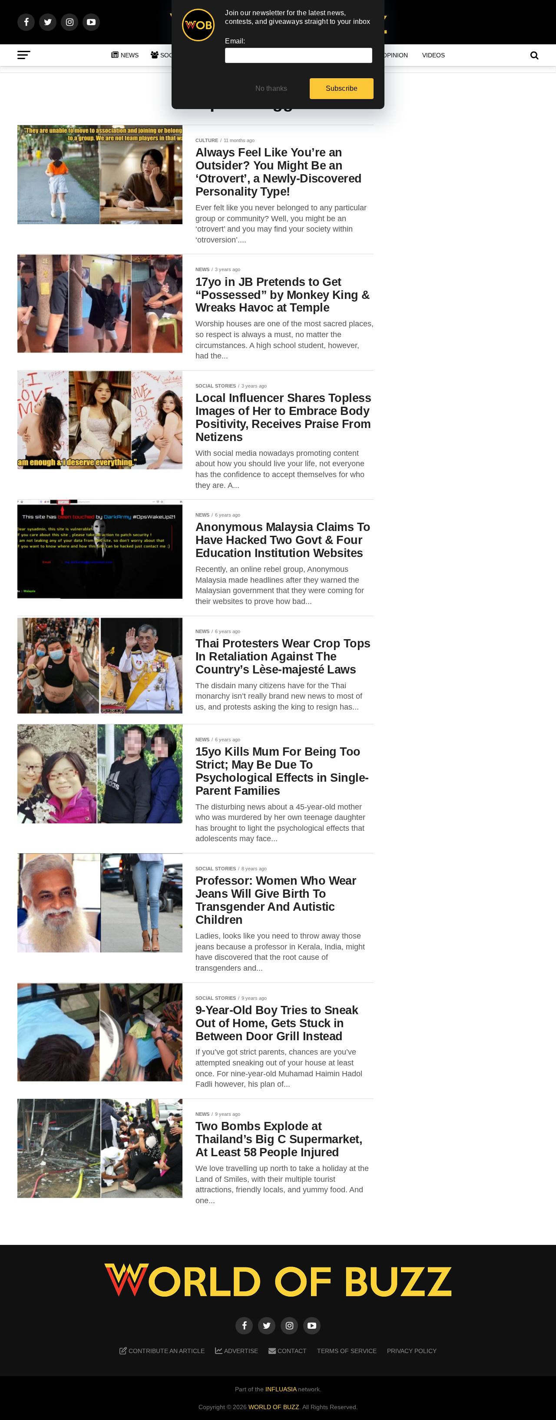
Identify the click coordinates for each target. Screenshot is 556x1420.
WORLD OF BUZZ (273, 1406)
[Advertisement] (469, 261)
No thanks (271, 88)
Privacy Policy (412, 1350)
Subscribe (342, 88)
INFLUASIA (280, 1389)
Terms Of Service (347, 1350)
